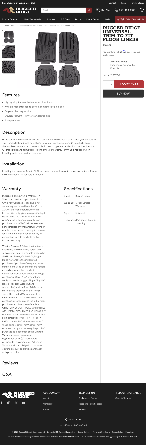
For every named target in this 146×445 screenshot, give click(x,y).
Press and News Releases (90, 404)
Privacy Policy (117, 432)
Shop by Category (10, 19)
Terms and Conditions (101, 432)
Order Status (138, 3)
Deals (107, 19)
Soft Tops (65, 19)
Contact (112, 3)
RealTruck (78, 425)
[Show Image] (8, 36)
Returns (123, 3)
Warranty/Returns (123, 398)
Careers (46, 409)
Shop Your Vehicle (32, 19)
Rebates (83, 409)
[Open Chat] (98, 10)
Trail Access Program (88, 398)
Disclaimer (129, 432)
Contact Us (48, 404)
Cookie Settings (84, 432)
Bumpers (51, 19)
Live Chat (105, 10)
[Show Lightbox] (57, 59)
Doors (78, 19)
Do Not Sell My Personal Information (61, 432)
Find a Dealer (92, 19)
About (46, 398)
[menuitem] (10, 19)
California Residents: (81, 221)
